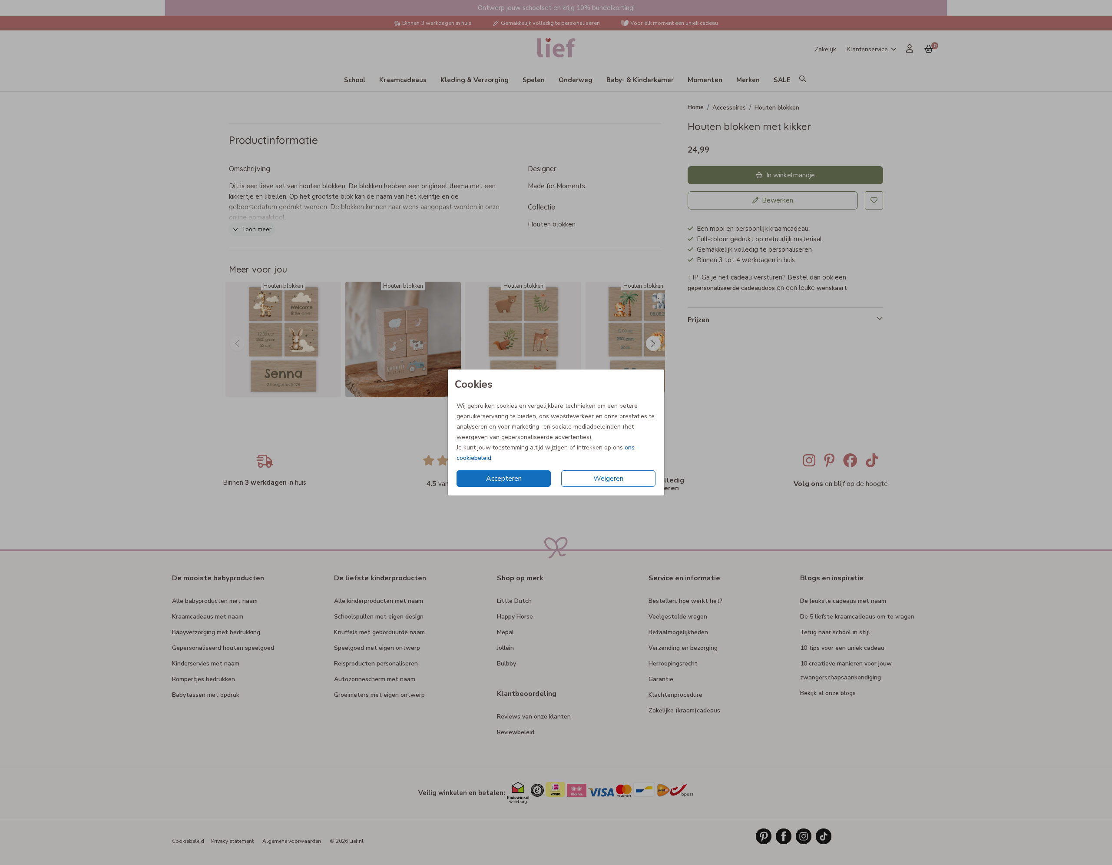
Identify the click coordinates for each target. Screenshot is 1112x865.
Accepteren (504, 478)
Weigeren (608, 478)
